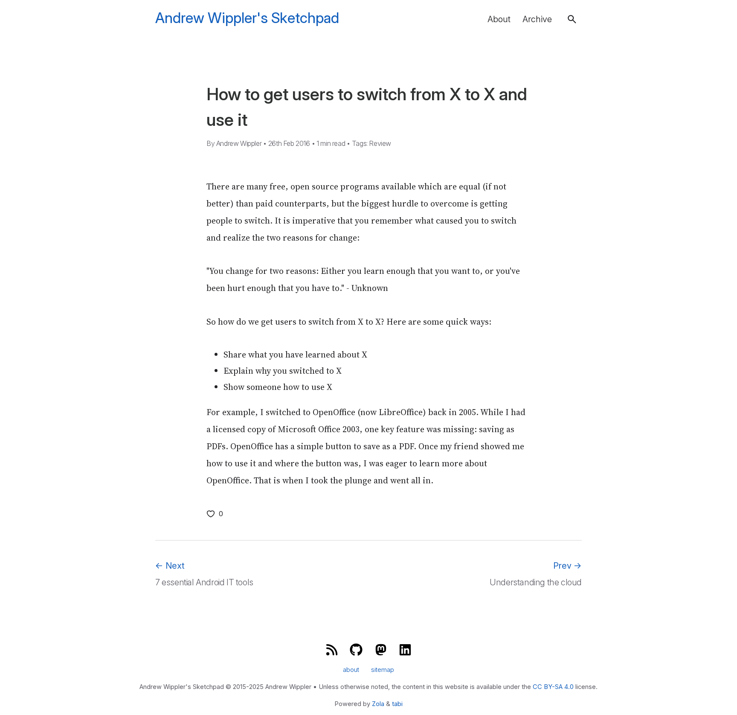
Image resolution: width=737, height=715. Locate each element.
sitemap (382, 670)
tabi (397, 704)
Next (170, 566)
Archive (537, 19)
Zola (378, 704)
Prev (567, 566)
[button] (571, 19)
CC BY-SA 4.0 (553, 687)
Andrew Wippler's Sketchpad (247, 18)
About (499, 19)
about (351, 670)
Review (380, 143)
